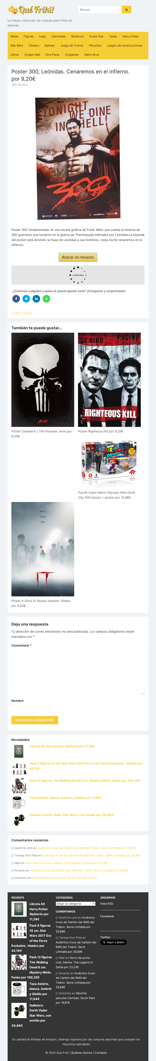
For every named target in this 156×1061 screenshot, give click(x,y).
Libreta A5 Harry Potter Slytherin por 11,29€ (62, 746)
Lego (42, 36)
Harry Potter (131, 36)
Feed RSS (106, 903)
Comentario (21, 645)
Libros (14, 54)
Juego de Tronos (71, 45)
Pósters (34, 45)
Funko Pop (96, 36)
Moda (14, 36)
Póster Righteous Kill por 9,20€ (100, 431)
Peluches (95, 45)
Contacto (101, 1053)
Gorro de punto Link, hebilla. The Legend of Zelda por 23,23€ (66, 863)
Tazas (113, 36)
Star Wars (16, 45)
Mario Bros (91, 54)
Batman (50, 45)
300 (14, 85)
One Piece (52, 54)
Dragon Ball (32, 54)
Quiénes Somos (81, 1053)
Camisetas (59, 36)
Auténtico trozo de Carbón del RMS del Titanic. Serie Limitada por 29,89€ (87, 848)
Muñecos (77, 36)
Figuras (29, 36)
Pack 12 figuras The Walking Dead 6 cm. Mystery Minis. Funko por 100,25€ (84, 780)
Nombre (17, 701)
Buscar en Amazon (78, 257)
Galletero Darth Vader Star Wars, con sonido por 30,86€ (71, 815)
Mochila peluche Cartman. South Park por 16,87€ (64, 878)
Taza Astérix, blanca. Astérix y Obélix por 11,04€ (65, 798)
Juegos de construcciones (124, 45)
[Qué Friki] (31, 9)
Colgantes (72, 54)
